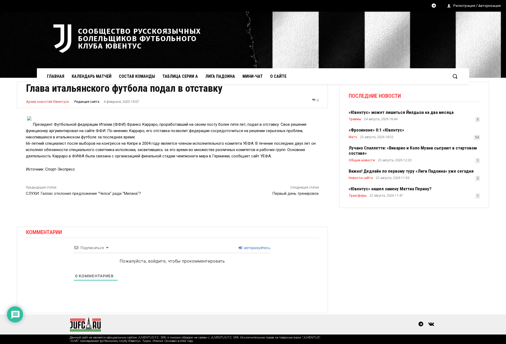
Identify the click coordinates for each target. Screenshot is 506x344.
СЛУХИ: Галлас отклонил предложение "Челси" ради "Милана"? (83, 193)
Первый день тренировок (295, 193)
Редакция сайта (86, 101)
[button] (455, 76)
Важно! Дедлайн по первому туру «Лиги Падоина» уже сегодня (411, 171)
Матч (353, 137)
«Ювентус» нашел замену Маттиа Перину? (390, 188)
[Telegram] (433, 6)
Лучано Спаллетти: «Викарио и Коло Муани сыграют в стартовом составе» (413, 150)
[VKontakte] (431, 324)
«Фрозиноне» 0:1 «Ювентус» (376, 130)
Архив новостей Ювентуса (47, 101)
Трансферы (358, 195)
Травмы (355, 119)
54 (477, 137)
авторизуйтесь (256, 247)
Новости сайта (361, 178)
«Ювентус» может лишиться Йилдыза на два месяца (401, 112)
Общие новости (362, 160)
